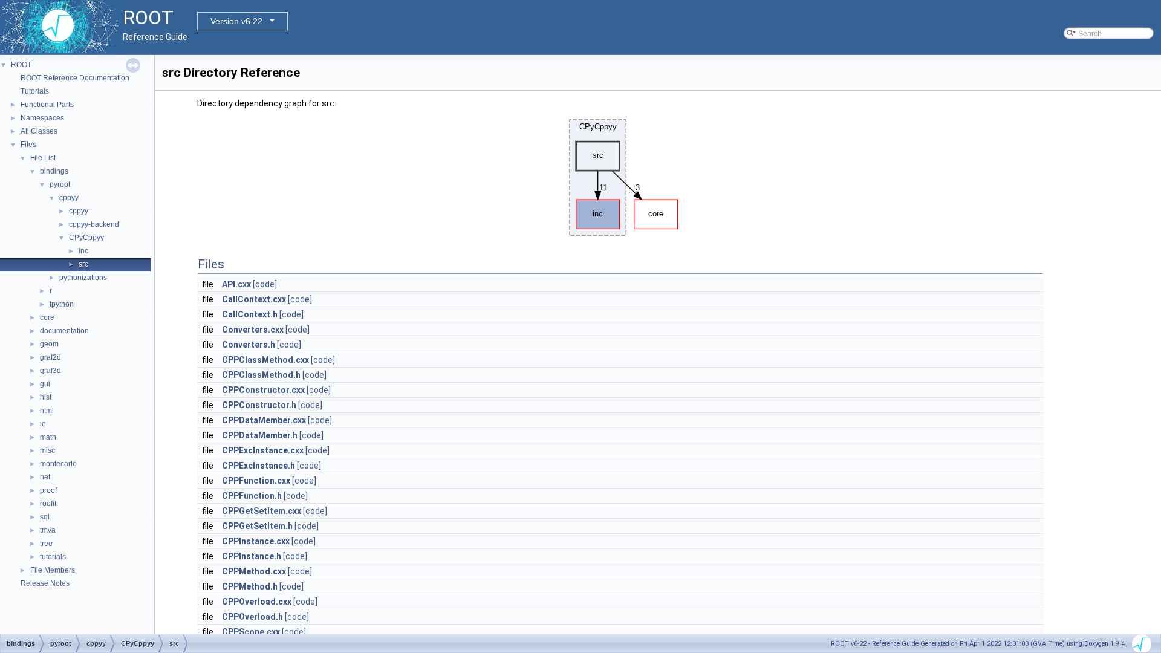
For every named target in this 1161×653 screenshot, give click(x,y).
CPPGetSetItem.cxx (261, 511)
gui (45, 384)
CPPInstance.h (251, 556)
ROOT (21, 64)
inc (83, 251)
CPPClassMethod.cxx (265, 360)
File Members (52, 570)
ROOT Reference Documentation (75, 78)
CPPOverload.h (252, 617)
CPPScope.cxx (251, 632)
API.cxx (236, 284)
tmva (48, 530)
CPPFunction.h (252, 496)
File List (43, 158)
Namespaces (42, 118)
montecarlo (58, 464)
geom (49, 344)
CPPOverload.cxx (256, 601)
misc (47, 450)
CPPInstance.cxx (256, 541)
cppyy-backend (94, 224)
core (47, 317)
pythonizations (83, 277)
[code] (265, 284)
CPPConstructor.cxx (263, 390)
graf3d (50, 370)
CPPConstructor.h (259, 405)
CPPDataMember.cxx (264, 420)
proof (48, 490)
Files (28, 144)
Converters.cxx (253, 329)
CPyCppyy (86, 237)
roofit (48, 503)
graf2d (50, 357)
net (45, 477)
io (43, 424)
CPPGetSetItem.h (257, 526)
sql (45, 517)
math (48, 437)
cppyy (69, 197)
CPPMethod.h (250, 586)
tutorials (53, 557)
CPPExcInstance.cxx (263, 450)
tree (46, 543)
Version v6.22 (236, 21)
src (83, 264)
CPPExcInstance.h (258, 465)
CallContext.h (250, 314)
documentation (64, 330)
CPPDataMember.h (260, 435)
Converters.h (248, 344)
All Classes (39, 131)
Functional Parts (47, 104)
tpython (62, 304)
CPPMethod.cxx (254, 571)
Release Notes (45, 583)
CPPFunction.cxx (256, 481)
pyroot (60, 184)
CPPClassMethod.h (261, 375)
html (47, 410)
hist (45, 397)
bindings (54, 171)
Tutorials (35, 91)
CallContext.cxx (254, 299)
